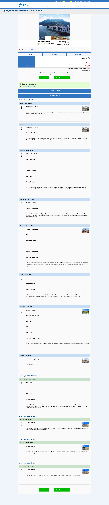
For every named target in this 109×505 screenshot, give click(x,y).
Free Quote (87, 7)
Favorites (76, 1)
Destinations (63, 7)
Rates (30, 54)
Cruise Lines (54, 7)
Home (38, 7)
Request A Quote (44, 78)
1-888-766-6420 (67, 1)
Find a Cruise (45, 7)
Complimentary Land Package (29, 86)
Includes (54, 54)
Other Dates (78, 54)
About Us (80, 7)
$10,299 (87, 66)
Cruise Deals (72, 7)
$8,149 (88, 62)
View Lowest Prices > (62, 78)
